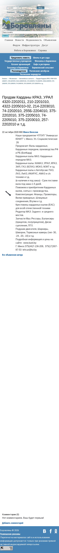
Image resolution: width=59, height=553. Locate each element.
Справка (42, 50)
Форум (16, 45)
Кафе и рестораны (42, 64)
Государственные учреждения (18, 60)
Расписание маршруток (30, 74)
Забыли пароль (21, 12)
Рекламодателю (19, 70)
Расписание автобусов (39, 70)
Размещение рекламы (10, 533)
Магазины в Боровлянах (45, 60)
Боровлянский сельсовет (43, 67)
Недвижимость (34, 40)
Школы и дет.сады (41, 57)
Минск (26, 132)
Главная (4, 78)
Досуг (45, 45)
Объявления (50, 40)
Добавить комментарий (12, 522)
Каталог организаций (20, 64)
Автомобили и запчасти (26, 78)
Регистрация (11, 12)
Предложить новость (20, 57)
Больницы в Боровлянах (18, 67)
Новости (19, 40)
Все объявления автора (12, 254)
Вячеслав (34, 132)
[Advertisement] (30, 385)
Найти (5, 35)
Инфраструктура (31, 45)
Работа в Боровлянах (25, 50)
